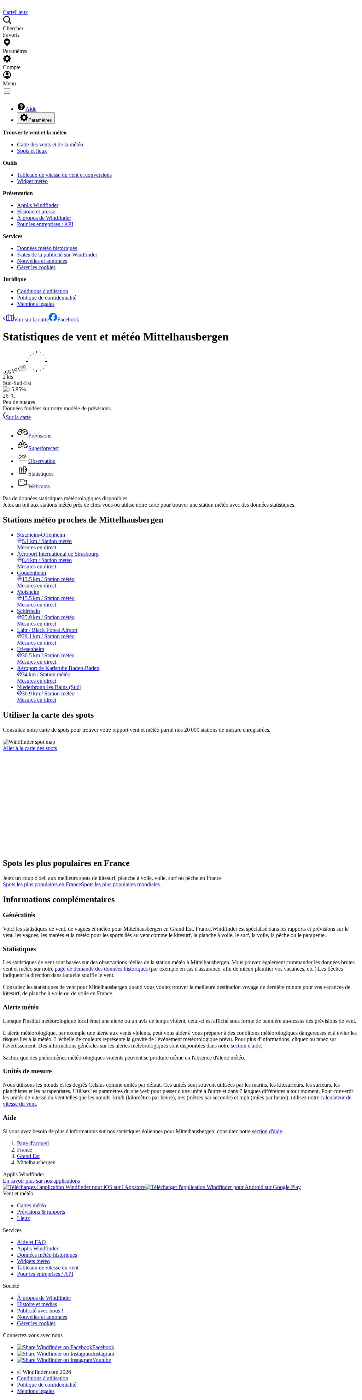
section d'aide (246, 1046)
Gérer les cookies (36, 267)
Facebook (68, 319)
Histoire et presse (36, 212)
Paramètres (40, 120)
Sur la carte (18, 417)
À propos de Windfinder (44, 218)
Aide (30, 109)
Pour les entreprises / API (45, 224)
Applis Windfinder (37, 205)
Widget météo (32, 181)
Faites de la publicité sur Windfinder (57, 255)
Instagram (103, 1354)
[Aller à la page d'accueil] (3, 6)
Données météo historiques (47, 248)
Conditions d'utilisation (42, 291)
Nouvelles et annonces (42, 261)
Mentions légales (35, 304)
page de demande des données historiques (101, 969)
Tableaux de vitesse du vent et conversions (64, 175)
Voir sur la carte (31, 319)
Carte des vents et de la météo (50, 144)
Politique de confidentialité (46, 298)
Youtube (101, 1360)
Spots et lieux (32, 151)
